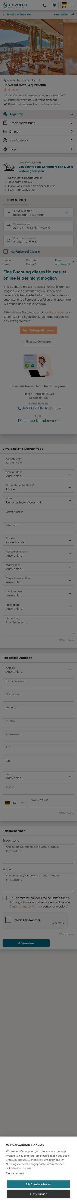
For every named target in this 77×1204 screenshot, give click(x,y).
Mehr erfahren (15, 1173)
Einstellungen (38, 1194)
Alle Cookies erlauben (38, 1184)
